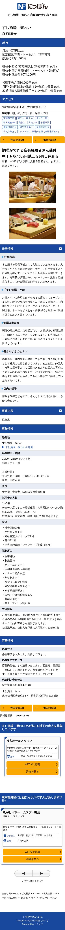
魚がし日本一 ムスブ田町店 (21, 812)
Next (41, 873)
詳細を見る (32, 771)
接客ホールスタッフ (19, 740)
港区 (33, 898)
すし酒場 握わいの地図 (19, 447)
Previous (23, 873)
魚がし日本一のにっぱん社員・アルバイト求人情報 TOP (29, 893)
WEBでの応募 (32, 764)
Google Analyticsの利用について (32, 920)
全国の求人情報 (9, 898)
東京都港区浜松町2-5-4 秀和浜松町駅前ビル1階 (30, 695)
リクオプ (38, 924)
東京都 (24, 898)
